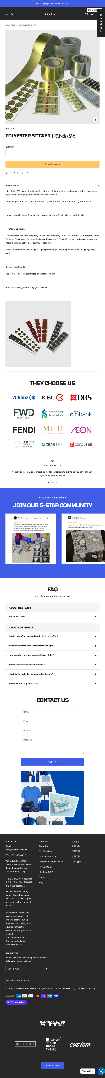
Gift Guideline (45, 851)
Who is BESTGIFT (17, 616)
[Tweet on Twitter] (22, 173)
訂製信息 (76, 851)
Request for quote (52, 164)
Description (12, 186)
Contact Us (44, 877)
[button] (94, 10)
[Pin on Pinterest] (18, 173)
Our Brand (52, 1066)
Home (7, 25)
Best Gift (10, 129)
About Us (43, 846)
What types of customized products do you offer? (33, 636)
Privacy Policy (45, 867)
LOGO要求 (76, 861)
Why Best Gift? (46, 872)
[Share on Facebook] (14, 173)
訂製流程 (76, 846)
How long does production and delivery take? (31, 655)
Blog (41, 882)
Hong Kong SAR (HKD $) (17, 980)
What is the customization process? (27, 664)
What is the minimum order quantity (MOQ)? (31, 645)
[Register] (46, 969)
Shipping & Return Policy (51, 861)
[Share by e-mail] (27, 173)
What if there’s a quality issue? (24, 683)
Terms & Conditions (48, 856)
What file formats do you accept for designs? (31, 674)
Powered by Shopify (87, 988)
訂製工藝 (76, 856)
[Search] (12, 14)
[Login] (92, 14)
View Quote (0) (101, 23)
